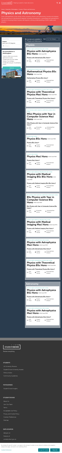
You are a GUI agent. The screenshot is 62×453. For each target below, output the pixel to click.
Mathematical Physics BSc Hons (37, 78)
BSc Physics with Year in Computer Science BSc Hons (42, 207)
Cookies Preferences (9, 417)
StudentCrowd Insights (10, 388)
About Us (6, 401)
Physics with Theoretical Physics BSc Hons (40, 269)
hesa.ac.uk (6, 436)
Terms (5, 407)
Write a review (7, 373)
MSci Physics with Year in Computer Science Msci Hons (42, 124)
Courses (20, 9)
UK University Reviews (10, 366)
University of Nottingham (11, 9)
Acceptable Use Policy (10, 411)
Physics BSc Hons (32, 142)
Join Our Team (8, 404)
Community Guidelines (10, 376)
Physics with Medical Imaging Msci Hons (40, 228)
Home (3, 9)
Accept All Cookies (43, 450)
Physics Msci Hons (33, 160)
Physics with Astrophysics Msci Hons (38, 249)
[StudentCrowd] (7, 3)
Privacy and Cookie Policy (11, 414)
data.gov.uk (6, 433)
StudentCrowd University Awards (13, 369)
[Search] (57, 3)
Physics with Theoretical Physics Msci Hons (41, 98)
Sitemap (5, 420)
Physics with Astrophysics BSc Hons (38, 57)
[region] (31, 448)
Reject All (55, 450)
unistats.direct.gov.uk (9, 439)
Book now (12, 67)
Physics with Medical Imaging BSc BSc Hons (41, 183)
